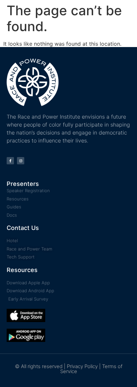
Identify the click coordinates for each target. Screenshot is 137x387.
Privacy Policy (82, 366)
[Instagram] (20, 160)
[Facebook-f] (10, 160)
